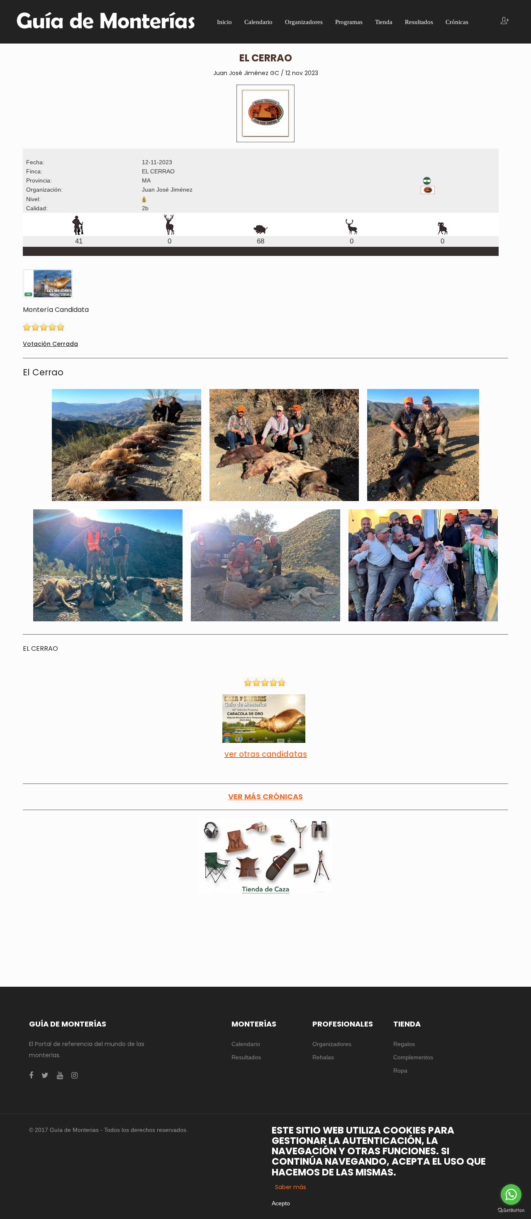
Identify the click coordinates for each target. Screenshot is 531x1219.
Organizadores (331, 1044)
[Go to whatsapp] (511, 1194)
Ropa (400, 1070)
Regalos (404, 1044)
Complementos (413, 1057)
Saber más (290, 1187)
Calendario (245, 1044)
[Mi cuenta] (505, 21)
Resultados (246, 1057)
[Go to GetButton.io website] (511, 1210)
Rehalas (323, 1057)
